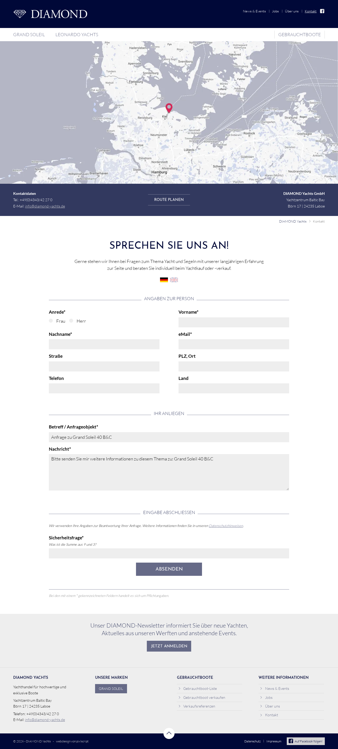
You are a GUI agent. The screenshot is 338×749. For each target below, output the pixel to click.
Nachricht (60, 449)
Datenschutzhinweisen (226, 526)
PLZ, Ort (187, 356)
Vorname (189, 312)
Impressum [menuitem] (273, 741)
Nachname (60, 334)
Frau (60, 321)
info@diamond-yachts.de (45, 206)
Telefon (56, 378)
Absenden (169, 569)
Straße (56, 356)
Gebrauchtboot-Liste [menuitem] (200, 688)
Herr (81, 321)
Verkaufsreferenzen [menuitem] (199, 706)
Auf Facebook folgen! (309, 741)
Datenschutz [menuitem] (252, 741)
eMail (185, 334)
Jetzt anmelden (169, 646)
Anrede (57, 312)
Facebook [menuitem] (322, 11)
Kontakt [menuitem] (311, 11)
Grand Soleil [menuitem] (29, 34)
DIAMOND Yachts (293, 221)
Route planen (169, 200)
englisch (174, 279)
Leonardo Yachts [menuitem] (76, 34)
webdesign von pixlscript (72, 741)
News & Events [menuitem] (254, 11)
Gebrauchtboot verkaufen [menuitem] (204, 697)
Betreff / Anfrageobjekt (73, 427)
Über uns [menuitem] (292, 11)
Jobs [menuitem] (275, 11)
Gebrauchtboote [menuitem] (299, 34)
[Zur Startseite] (50, 13)
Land (184, 378)
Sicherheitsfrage (66, 537)
